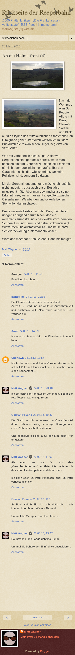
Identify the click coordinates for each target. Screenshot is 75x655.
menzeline (18, 296)
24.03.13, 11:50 (32, 274)
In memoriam (47, 24)
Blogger (44, 651)
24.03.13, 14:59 (29, 331)
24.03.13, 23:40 (43, 388)
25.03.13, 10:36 (42, 414)
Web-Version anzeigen (37, 624)
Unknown (17, 357)
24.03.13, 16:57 (34, 357)
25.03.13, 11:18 (42, 499)
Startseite (37, 617)
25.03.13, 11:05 (42, 456)
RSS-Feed (28, 24)
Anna (14, 331)
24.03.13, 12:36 (35, 296)
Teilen (7, 255)
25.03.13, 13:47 (43, 533)
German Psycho (21, 414)
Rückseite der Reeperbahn (36, 12)
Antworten (17, 284)
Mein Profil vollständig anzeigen (39, 636)
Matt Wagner (19, 388)
